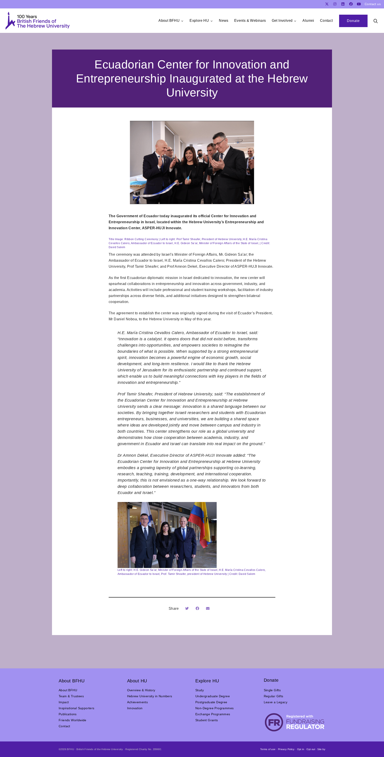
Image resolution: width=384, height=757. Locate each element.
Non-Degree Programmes (214, 708)
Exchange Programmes (212, 714)
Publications (68, 714)
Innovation (135, 708)
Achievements (137, 702)
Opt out (310, 749)
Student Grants (206, 720)
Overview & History (141, 690)
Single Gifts (272, 690)
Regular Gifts (273, 696)
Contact (64, 726)
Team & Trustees (71, 696)
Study (199, 690)
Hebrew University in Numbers (149, 696)
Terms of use (268, 749)
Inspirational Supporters (76, 708)
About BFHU (68, 690)
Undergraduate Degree (212, 696)
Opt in (300, 749)
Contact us (373, 4)
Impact (64, 702)
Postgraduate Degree (211, 702)
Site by (321, 749)
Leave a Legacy (276, 702)
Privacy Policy (286, 749)
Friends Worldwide (72, 720)
